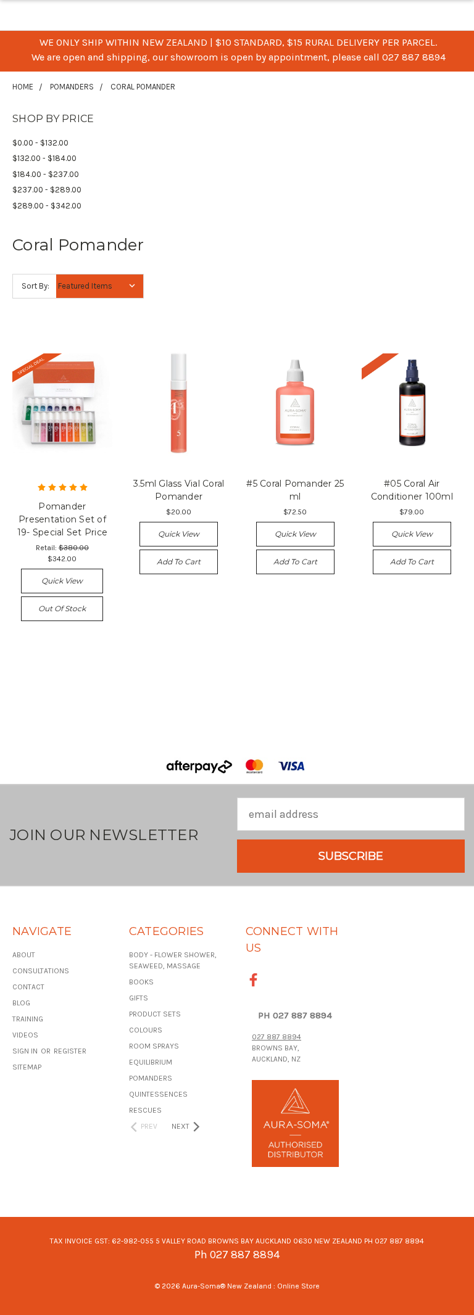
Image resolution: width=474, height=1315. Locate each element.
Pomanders (150, 1078)
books (141, 982)
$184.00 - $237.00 (45, 174)
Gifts (138, 998)
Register (70, 1051)
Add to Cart (179, 561)
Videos (25, 1035)
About (23, 954)
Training (27, 1019)
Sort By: (35, 286)
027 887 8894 (276, 1037)
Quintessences (158, 1094)
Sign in (26, 1051)
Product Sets (155, 1014)
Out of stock (62, 608)
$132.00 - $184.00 (44, 158)
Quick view (62, 580)
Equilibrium (150, 1062)
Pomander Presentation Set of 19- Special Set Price (62, 519)
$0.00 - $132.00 (40, 142)
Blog (21, 1003)
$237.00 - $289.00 (46, 189)
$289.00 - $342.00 (46, 205)
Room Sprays (154, 1046)
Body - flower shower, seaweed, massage (173, 960)
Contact (28, 987)
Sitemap (26, 1067)
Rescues (145, 1110)
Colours (145, 1030)
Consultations (40, 971)
